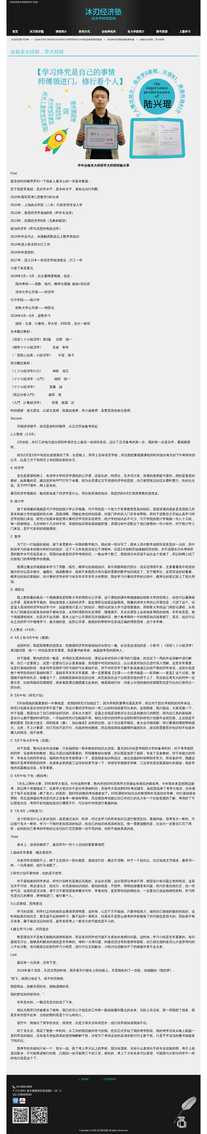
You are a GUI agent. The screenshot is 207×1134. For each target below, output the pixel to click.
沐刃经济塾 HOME (20, 39)
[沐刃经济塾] (103, 20)
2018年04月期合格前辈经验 (120, 39)
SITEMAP (110, 1079)
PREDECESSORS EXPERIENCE (68, 39)
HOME (85, 1079)
